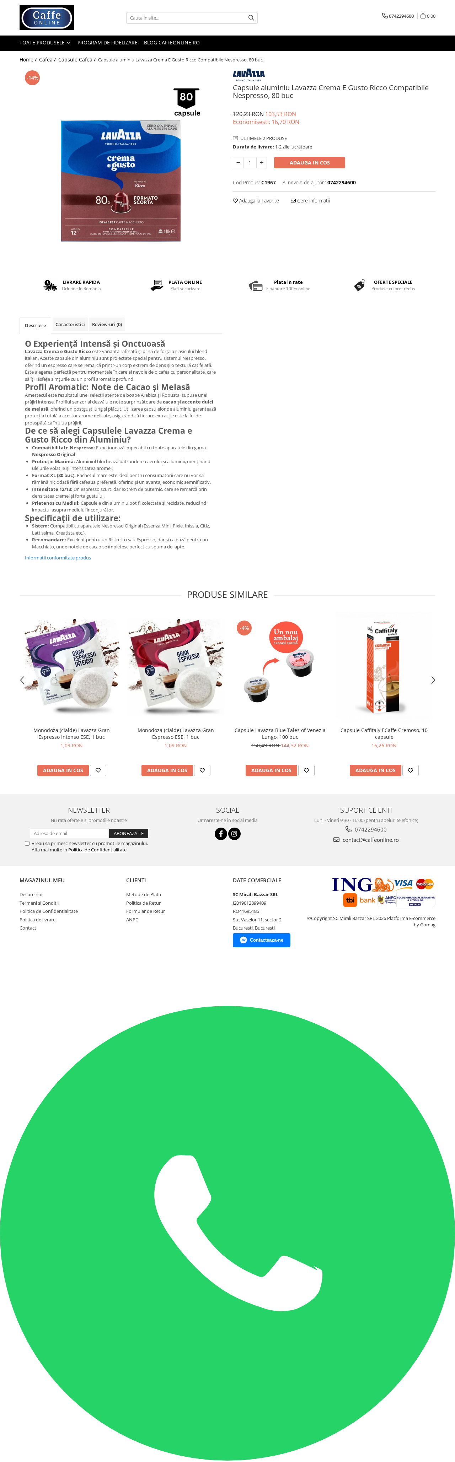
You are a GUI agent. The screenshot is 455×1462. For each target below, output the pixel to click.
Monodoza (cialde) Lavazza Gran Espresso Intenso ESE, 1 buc (71, 733)
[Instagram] (234, 834)
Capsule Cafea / (77, 59)
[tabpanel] (121, 168)
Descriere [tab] (35, 325)
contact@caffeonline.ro (370, 839)
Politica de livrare (37, 919)
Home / (29, 59)
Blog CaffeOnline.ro (172, 42)
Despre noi (31, 894)
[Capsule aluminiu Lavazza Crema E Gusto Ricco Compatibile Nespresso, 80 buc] (121, 168)
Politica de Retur (143, 903)
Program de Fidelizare (107, 42)
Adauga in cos (310, 162)
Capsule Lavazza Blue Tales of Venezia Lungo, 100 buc (280, 733)
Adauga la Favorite (258, 200)
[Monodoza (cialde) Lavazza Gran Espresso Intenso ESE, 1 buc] (71, 667)
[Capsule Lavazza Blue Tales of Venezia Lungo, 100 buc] (279, 667)
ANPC (132, 919)
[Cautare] (251, 18)
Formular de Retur (145, 911)
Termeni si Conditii (39, 903)
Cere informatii (313, 200)
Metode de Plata (143, 894)
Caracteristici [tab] (70, 324)
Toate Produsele (43, 42)
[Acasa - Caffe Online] (55, 17)
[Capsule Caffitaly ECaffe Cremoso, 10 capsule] (384, 667)
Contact (28, 928)
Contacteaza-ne (266, 940)
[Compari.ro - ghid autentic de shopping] (34, 978)
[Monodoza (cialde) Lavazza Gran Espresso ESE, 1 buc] (175, 667)
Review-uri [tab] (107, 324)
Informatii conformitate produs (58, 557)
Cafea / (48, 59)
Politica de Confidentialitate (97, 849)
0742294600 (370, 829)
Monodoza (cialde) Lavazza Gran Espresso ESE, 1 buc (176, 733)
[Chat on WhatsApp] (227, 1459)
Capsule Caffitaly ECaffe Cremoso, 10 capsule (384, 733)
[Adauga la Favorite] (98, 770)
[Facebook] (221, 834)
